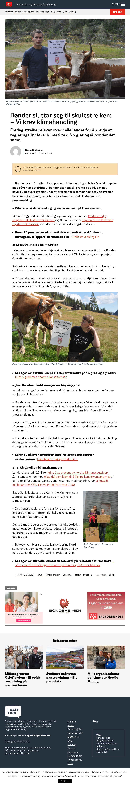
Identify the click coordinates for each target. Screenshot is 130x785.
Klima (39, 574)
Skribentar (73, 752)
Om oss (71, 748)
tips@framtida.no (105, 740)
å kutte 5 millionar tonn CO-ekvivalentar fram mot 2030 (60, 483)
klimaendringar (52, 574)
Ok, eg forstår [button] (65, 781)
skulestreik (100, 574)
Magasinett (56, 11)
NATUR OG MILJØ (24, 574)
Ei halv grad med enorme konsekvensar (41, 377)
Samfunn (9, 11)
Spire (111, 574)
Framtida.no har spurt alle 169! (57, 459)
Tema (70, 763)
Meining (72, 11)
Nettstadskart (75, 755)
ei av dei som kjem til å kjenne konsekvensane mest (77, 476)
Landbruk (67, 574)
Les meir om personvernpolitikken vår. (21, 752)
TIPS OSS (117, 11)
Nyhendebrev (75, 759)
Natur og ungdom (83, 574)
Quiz (65, 11)
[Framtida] (10, 4)
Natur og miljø (42, 11)
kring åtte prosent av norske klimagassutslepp (78, 472)
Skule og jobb (28, 11)
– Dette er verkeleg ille (84, 237)
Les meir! (118, 776)
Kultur (18, 11)
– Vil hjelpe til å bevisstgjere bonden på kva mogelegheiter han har (64, 563)
